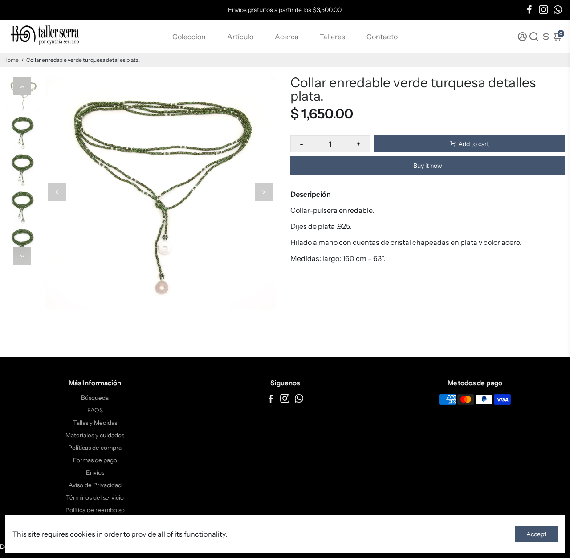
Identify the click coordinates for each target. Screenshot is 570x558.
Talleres (332, 36)
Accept (536, 534)
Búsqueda (95, 397)
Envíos (95, 472)
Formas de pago (95, 460)
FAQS (95, 410)
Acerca (287, 36)
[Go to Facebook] (529, 9)
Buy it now (427, 166)
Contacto (382, 36)
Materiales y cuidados (94, 435)
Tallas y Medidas (95, 422)
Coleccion (189, 36)
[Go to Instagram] (543, 9)
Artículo (240, 36)
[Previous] (22, 86)
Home (11, 60)
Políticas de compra (95, 447)
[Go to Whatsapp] (558, 9)
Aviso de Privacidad (95, 485)
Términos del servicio (95, 497)
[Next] (22, 256)
